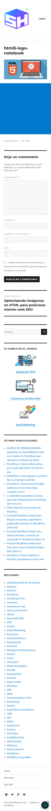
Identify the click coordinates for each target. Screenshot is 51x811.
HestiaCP (12, 646)
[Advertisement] (25, 108)
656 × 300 (25, 141)
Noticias (11, 677)
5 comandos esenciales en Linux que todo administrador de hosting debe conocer (26, 499)
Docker (11, 626)
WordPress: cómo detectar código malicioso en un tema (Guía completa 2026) (25, 487)
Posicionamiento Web (19, 697)
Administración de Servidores (23, 582)
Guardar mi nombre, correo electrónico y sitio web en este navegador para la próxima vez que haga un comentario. (25, 266)
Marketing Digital (17, 666)
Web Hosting (14, 741)
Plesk (10, 693)
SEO (9, 717)
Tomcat (11, 729)
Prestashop (13, 701)
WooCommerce (15, 749)
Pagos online (14, 681)
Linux (10, 658)
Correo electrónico (17, 234)
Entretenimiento (16, 638)
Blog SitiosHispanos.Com (15, 802)
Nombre (9, 220)
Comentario (12, 177)
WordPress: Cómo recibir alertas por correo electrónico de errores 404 (25, 468)
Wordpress (13, 753)
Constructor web (16, 606)
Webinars (12, 745)
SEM (9, 713)
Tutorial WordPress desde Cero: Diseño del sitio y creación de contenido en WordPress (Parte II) (26, 535)
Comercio (12, 602)
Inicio (7, 770)
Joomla (11, 654)
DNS (9, 622)
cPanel (10, 614)
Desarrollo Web (15, 618)
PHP (9, 689)
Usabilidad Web (15, 737)
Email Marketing (16, 630)
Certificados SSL (16, 598)
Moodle (11, 670)
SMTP (10, 721)
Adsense (11, 586)
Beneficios (13, 594)
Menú (42, 19)
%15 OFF (8, 784)
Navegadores (14, 674)
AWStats (11, 590)
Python (11, 705)
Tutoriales (12, 733)
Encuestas (12, 634)
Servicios (9, 777)
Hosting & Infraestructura (21, 650)
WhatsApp (45, 805)
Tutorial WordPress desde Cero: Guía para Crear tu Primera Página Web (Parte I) (26, 547)
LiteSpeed (12, 662)
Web (6, 248)
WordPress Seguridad (19, 757)
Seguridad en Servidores (20, 709)
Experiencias (14, 642)
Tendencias (13, 725)
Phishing (12, 685)
